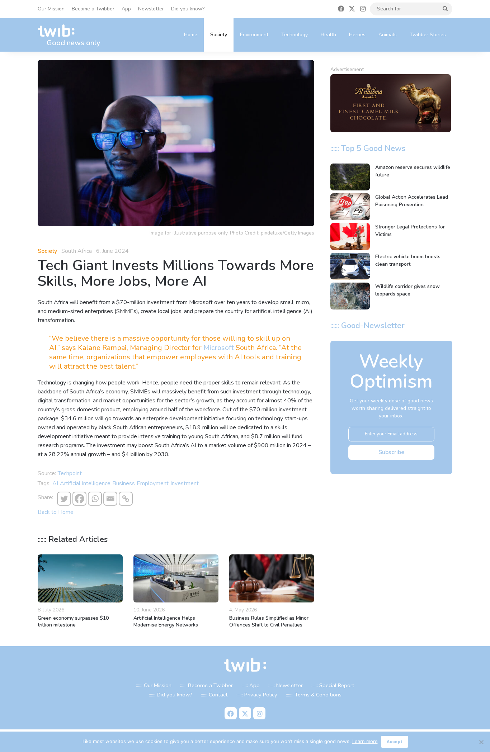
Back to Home (56, 512)
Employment (153, 483)
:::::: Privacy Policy (256, 694)
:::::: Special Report (332, 685)
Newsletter (151, 8)
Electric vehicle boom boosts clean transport (407, 260)
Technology (294, 34)
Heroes (357, 34)
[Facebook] (79, 499)
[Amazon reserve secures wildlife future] (350, 177)
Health (328, 34)
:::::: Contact (214, 694)
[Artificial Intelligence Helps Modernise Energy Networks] (175, 578)
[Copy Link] (126, 499)
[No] (481, 742)
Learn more (365, 741)
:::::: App (250, 685)
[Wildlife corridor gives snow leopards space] (350, 296)
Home (190, 34)
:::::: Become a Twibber (206, 685)
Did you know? (187, 8)
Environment (254, 34)
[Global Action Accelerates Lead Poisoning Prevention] (350, 206)
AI (55, 483)
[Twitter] (64, 499)
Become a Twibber (93, 8)
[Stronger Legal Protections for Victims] (350, 236)
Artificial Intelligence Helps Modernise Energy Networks (165, 621)
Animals (387, 34)
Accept (394, 741)
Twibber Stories (428, 34)
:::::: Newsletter (285, 685)
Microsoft (218, 348)
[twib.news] (59, 31)
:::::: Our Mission (153, 685)
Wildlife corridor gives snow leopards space (407, 290)
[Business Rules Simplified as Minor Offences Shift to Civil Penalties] (271, 578)
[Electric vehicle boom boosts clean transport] (350, 266)
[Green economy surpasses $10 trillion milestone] (80, 578)
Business (123, 483)
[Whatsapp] (95, 499)
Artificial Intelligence (85, 483)
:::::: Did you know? (170, 694)
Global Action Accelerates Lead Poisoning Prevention (411, 201)
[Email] (110, 499)
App (126, 8)
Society (218, 34)
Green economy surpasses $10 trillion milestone (73, 621)
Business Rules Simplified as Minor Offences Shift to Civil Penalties (268, 621)
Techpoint (70, 473)
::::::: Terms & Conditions (313, 694)
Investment (184, 483)
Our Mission (51, 8)
